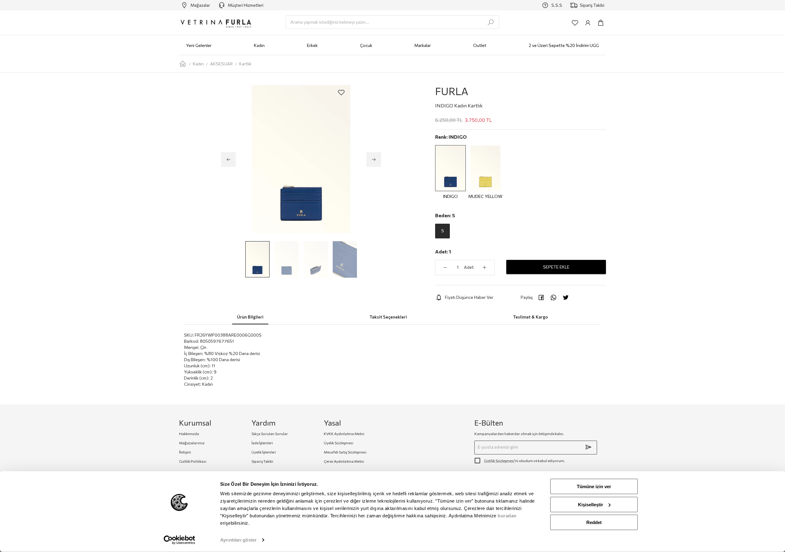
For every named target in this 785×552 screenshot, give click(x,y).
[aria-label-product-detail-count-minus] (445, 267)
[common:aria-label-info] (588, 22)
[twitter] (566, 297)
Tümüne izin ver (594, 486)
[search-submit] (490, 22)
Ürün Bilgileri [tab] (250, 316)
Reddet (594, 522)
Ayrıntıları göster (238, 539)
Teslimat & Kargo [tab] (530, 316)
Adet (469, 267)
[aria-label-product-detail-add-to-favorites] (341, 92)
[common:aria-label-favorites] (575, 22)
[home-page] (182, 64)
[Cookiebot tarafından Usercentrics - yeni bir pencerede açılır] (179, 540)
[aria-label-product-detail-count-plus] (484, 267)
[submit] (588, 447)
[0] (600, 22)
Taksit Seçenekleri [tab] (388, 316)
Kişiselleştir (590, 504)
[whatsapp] (553, 297)
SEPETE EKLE (556, 266)
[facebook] (541, 297)
